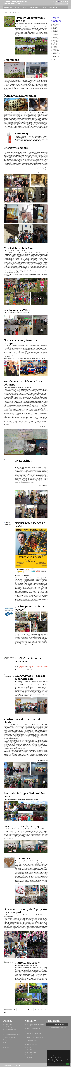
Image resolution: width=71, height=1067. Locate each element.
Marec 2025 (55, 49)
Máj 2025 (55, 46)
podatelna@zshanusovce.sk (33, 1055)
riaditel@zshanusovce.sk (32, 1044)
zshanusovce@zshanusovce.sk (33, 1028)
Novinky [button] (25, 7)
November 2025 (56, 37)
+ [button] (51, 1)
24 (45, 1009)
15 (14, 1009)
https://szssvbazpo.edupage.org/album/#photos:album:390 (22, 127)
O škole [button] (17, 7)
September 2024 (56, 58)
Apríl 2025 (55, 47)
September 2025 (56, 40)
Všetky (54, 59)
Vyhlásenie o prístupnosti (10, 1029)
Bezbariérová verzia (8, 1065)
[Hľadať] (67, 4)
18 (25, 1009)
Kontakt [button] (44, 7)
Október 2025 (56, 39)
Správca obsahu (8, 1024)
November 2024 (56, 55)
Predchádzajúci (8, 1009)
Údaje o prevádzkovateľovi (11, 1037)
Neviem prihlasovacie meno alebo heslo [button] (57, 1027)
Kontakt (6, 1045)
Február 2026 (56, 33)
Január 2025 (55, 52)
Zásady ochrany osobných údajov (12, 1034)
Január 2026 (55, 34)
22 (38, 1009)
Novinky (17, 12)
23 (42, 1009)
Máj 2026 (55, 28)
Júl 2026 (55, 25)
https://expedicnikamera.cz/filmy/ (31, 600)
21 (35, 1009)
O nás (6, 1042)
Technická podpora (9, 1027)
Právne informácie (9, 1032)
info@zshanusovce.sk (31, 1052)
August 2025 (56, 41)
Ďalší (5, 1012)
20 (31, 1009)
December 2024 (56, 53)
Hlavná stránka (9, 12)
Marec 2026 (55, 31)
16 (18, 1009)
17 (21, 1009)
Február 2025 (56, 50)
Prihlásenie (64, 1)
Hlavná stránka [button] (8, 7)
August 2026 (56, 24)
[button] (56, 1)
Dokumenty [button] (52, 7)
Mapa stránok (8, 1039)
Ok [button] (67, 1063)
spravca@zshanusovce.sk (32, 1031)
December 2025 (56, 36)
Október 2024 (56, 56)
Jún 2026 (55, 27)
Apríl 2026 (55, 30)
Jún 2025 (55, 44)
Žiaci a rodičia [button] (34, 7)
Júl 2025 (55, 43)
